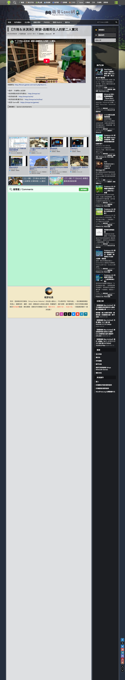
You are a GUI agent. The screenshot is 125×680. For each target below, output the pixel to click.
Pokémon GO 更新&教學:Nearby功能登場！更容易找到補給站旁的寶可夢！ (105, 139)
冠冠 (104, 180)
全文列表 (99, 354)
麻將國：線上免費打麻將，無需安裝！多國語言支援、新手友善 (105, 315)
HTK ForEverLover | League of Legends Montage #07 (105, 166)
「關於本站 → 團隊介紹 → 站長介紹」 (60, 307)
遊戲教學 (109, 155)
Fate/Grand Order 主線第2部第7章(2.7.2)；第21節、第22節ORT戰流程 (105, 73)
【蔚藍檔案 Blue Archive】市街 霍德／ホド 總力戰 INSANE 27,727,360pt (105, 322)
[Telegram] (81, 314)
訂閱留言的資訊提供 (102, 388)
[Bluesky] (73, 314)
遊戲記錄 (109, 89)
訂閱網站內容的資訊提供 (104, 385)
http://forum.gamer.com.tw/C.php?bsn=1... (31, 84)
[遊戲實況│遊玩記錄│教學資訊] (62, 14)
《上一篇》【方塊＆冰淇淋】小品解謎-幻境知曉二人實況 (35, 179)
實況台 (98, 357)
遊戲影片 (109, 130)
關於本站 (99, 373)
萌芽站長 (23, 33)
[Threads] (65, 314)
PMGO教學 (99, 158)
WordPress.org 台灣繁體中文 (105, 391)
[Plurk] (77, 314)
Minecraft (48, 33)
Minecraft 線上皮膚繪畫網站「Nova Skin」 (109, 96)
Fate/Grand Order (104, 91)
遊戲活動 (109, 225)
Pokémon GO (102, 157)
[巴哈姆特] (85, 314)
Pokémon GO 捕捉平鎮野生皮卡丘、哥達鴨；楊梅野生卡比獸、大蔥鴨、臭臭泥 (105, 254)
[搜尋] (116, 22)
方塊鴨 (105, 87)
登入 (97, 381)
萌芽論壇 (84, 189)
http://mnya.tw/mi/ (26, 96)
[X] (69, 314)
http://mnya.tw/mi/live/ (34, 99)
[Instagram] (61, 314)
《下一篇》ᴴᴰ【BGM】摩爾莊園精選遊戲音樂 (76, 179)
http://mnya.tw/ (34, 93)
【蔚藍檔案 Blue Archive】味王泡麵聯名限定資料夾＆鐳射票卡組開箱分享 (105, 307)
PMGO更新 (110, 157)
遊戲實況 (41, 33)
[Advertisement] (48, 121)
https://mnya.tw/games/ (29, 102)
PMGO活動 (107, 226)
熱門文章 (99, 364)
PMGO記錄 (107, 206)
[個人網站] (57, 314)
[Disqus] (48, 215)
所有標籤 (99, 361)
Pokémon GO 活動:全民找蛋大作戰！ (109, 211)
